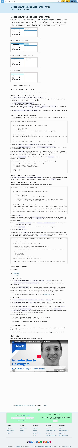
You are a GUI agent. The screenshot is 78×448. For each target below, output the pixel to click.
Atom (67, 1)
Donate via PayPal (30, 418)
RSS (63, 1)
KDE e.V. (60, 428)
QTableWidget (16, 273)
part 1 (42, 19)
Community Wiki (49, 427)
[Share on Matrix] (27, 441)
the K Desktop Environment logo (43, 446)
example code (46, 294)
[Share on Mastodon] (30, 441)
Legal (69, 446)
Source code (22, 432)
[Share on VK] (48, 441)
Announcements (36, 427)
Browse (55, 420)
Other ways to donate (22, 420)
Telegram (73, 1)
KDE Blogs (35, 428)
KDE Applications (10, 428)
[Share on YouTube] (43, 441)
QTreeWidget (16, 275)
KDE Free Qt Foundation (63, 430)
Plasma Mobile (10, 432)
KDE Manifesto (62, 433)
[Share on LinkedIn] (37, 441)
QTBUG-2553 (16, 332)
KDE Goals (22, 430)
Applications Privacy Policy (51, 435)
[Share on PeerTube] (46, 441)
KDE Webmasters (17, 446)
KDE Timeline (61, 432)
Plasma (8, 427)
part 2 (47, 19)
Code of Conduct (49, 432)
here (25, 92)
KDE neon (9, 433)
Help (47, 428)
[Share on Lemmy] (41, 441)
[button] (59, 1)
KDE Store (61, 427)
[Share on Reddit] (39, 441)
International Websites (63, 435)
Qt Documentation (23, 428)
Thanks (34, 435)
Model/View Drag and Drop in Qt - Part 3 (25, 405)
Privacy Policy (49, 433)
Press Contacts (36, 432)
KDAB (45, 405)
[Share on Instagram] (50, 441)
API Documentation (23, 427)
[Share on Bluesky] (32, 441)
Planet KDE (35, 430)
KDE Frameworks (10, 430)
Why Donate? (26, 415)
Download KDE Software (50, 430)
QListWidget (15, 272)
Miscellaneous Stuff (37, 433)
